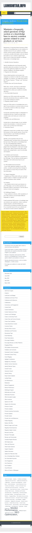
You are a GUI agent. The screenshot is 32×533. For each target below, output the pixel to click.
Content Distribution (9, 309)
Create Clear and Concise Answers (17, 211)
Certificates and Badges (10, 295)
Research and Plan (9, 432)
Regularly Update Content (19, 227)
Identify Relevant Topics (10, 366)
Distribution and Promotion (11, 330)
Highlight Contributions (10, 359)
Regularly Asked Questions (14, 217)
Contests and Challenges (10, 314)
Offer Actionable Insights (10, 397)
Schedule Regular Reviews (11, 439)
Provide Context (8, 416)
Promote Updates (9, 413)
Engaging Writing (8, 345)
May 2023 (7, 278)
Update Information (9, 451)
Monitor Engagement (9, 385)
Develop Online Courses (10, 328)
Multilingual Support (21, 224)
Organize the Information (7, 225)
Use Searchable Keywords (11, 220)
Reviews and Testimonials (10, 437)
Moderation (7, 382)
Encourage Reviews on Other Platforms (13, 342)
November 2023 (8, 273)
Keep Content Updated (10, 375)
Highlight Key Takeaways (10, 361)
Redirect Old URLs (9, 423)
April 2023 (7, 280)
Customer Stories (9, 326)
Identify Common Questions (19, 223)
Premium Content (9, 406)
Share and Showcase (9, 444)
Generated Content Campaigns (12, 352)
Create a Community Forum (11, 316)
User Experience (8, 463)
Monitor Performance (9, 387)
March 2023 (7, 283)
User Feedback (8, 465)
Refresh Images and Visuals (11, 425)
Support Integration (10, 218)
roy (17, 42)
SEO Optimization (9, 442)
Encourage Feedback (9, 340)
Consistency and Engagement (11, 305)
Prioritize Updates (9, 408)
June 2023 (7, 275)
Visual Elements (8, 467)
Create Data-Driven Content (11, 323)
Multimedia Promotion (9, 394)
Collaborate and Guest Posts (11, 297)
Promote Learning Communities (12, 411)
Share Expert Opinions (10, 446)
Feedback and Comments (18, 213)
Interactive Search (21, 214)
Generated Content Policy (10, 354)
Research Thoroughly (9, 434)
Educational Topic (9, 333)
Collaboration (8, 302)
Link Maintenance (9, 380)
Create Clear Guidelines (10, 321)
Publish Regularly (9, 420)
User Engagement (9, 460)
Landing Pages (8, 378)
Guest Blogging (8, 357)
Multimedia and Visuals (10, 392)
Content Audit (8, 307)
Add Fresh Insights (9, 290)
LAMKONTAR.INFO (15, 5)
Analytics (7, 211)
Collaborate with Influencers (11, 300)
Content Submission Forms (11, 312)
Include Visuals (14, 214)
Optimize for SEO (9, 401)
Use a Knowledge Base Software (17, 228)
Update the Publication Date (11, 453)
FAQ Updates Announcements (20, 221)
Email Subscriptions (9, 338)
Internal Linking (8, 373)
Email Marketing (8, 335)
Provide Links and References (19, 225)
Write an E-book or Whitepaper (11, 470)
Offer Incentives (8, 399)
